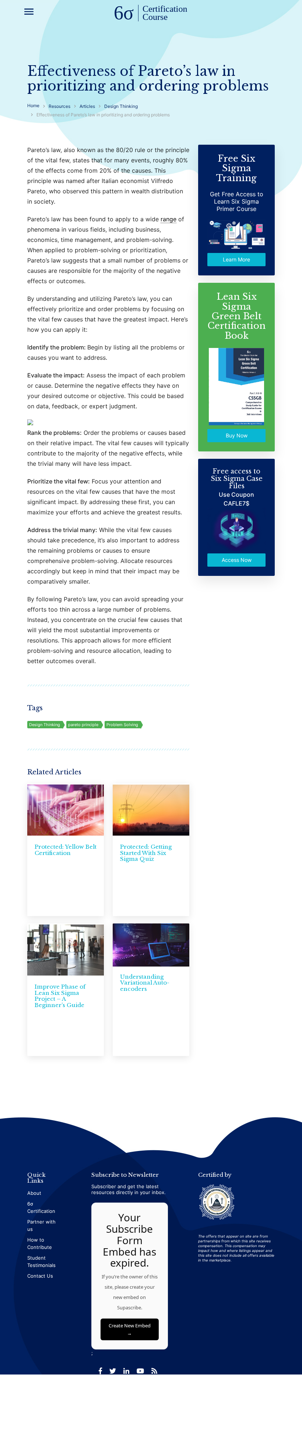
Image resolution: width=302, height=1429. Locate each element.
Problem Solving (122, 724)
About (34, 1193)
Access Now (237, 560)
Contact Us (40, 1276)
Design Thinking (44, 724)
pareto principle (83, 724)
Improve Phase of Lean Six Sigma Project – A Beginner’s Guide (60, 996)
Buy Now (236, 435)
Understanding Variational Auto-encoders (144, 982)
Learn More (236, 259)
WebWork (264, 1399)
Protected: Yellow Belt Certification (65, 849)
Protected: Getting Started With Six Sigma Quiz (146, 852)
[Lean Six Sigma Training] (151, 14)
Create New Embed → (130, 1329)
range (168, 219)
